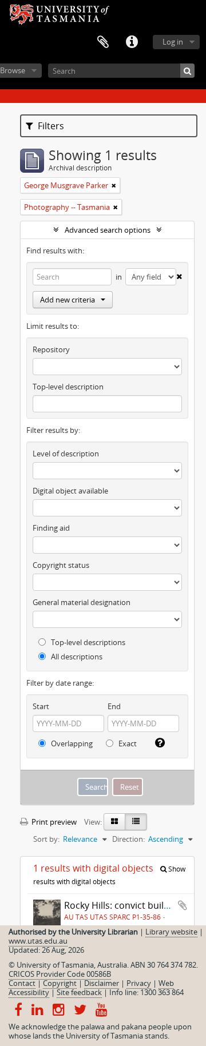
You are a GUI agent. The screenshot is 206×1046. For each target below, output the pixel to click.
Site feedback (79, 992)
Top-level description (68, 386)
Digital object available (70, 491)
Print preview (53, 822)
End (114, 706)
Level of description (66, 453)
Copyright (60, 983)
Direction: (128, 839)
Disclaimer (101, 983)
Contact (22, 983)
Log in (173, 42)
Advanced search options (107, 230)
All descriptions (75, 656)
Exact (127, 743)
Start (41, 706)
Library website (171, 931)
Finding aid (51, 528)
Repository (51, 349)
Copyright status (61, 565)
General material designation (81, 602)
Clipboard (103, 42)
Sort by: (46, 839)
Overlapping (71, 743)
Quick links (131, 42)
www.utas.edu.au (38, 941)
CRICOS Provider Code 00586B (60, 974)
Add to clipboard (182, 905)
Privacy (138, 983)
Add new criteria (67, 300)
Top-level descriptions (87, 642)
